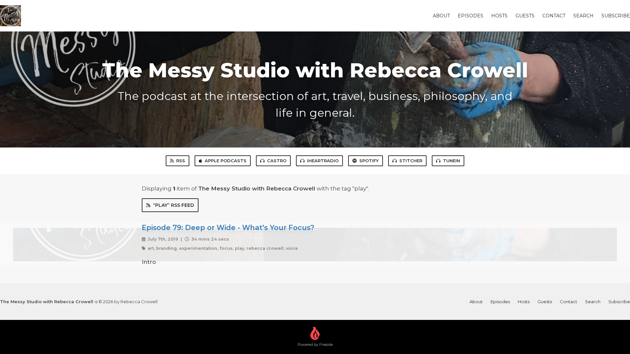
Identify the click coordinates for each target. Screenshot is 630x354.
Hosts (499, 16)
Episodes (470, 16)
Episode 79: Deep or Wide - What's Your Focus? (228, 227)
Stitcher (410, 160)
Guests (525, 16)
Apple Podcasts (225, 160)
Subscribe (615, 16)
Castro (276, 160)
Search (583, 16)
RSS (180, 160)
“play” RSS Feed (173, 205)
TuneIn (451, 160)
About (441, 16)
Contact (553, 16)
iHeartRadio (323, 160)
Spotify (369, 160)
